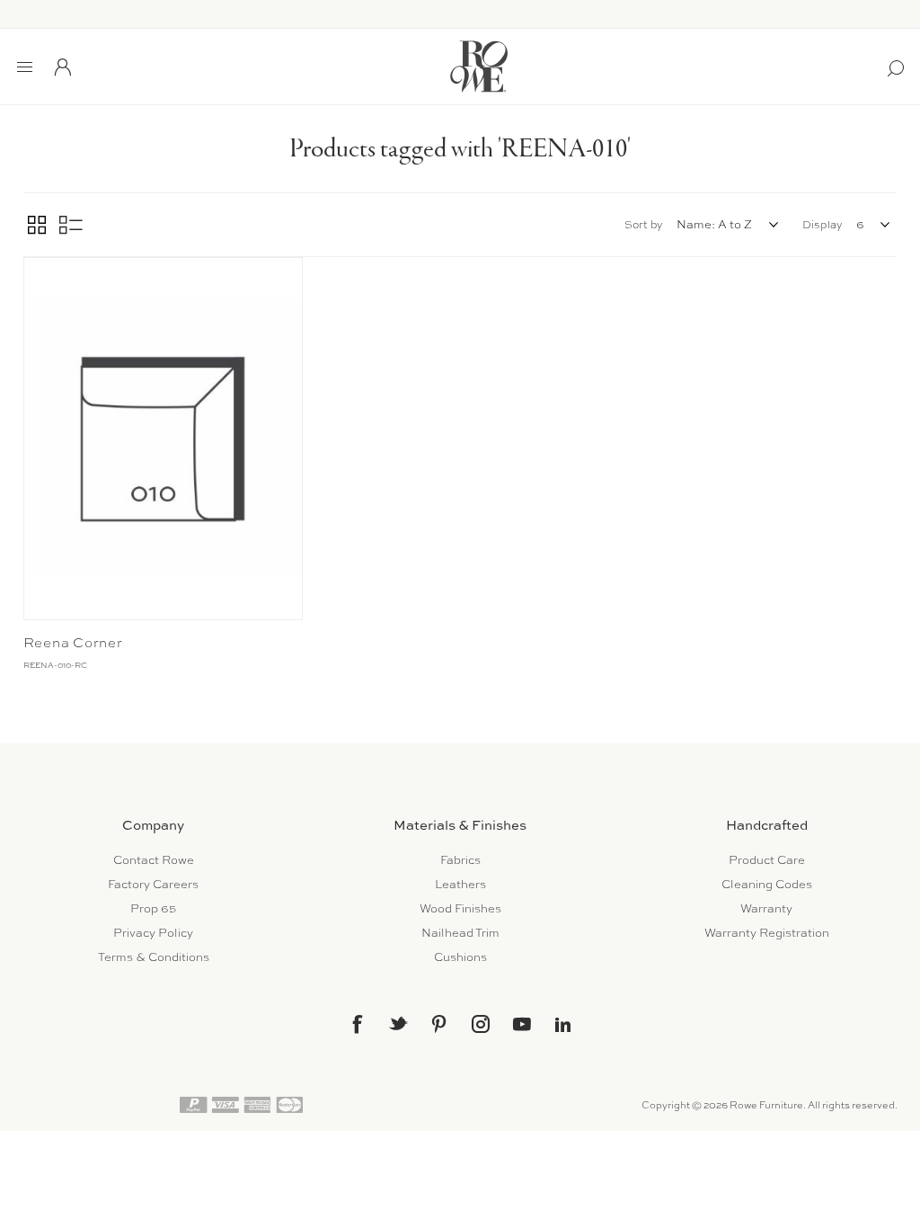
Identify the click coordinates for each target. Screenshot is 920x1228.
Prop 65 (153, 908)
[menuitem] (153, 860)
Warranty (766, 908)
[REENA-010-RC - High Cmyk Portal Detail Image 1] (163, 438)
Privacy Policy (153, 932)
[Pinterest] (439, 1024)
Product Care (767, 860)
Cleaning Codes (766, 884)
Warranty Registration (766, 932)
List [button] (71, 224)
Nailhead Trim (460, 932)
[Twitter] (398, 1023)
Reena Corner (73, 643)
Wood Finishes (460, 908)
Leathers (460, 884)
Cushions (460, 957)
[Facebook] (357, 1024)
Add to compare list (39, 275)
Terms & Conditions (153, 957)
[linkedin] (563, 1025)
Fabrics (460, 860)
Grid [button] (36, 224)
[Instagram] (481, 1024)
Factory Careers (153, 884)
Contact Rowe (153, 860)
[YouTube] (522, 1024)
